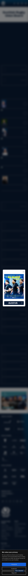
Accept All (14, 564)
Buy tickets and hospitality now (13, 303)
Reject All (14, 573)
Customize (14, 568)
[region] (14, 563)
